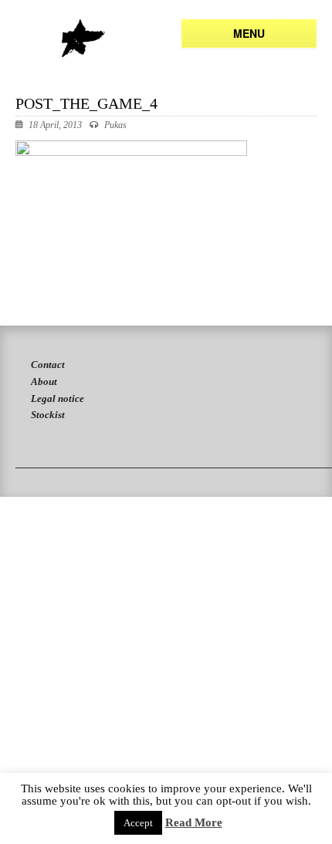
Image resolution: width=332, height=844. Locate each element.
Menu (249, 33)
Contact (48, 364)
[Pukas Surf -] (83, 38)
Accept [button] (138, 823)
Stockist (48, 414)
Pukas (115, 125)
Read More (193, 823)
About (44, 381)
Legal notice (57, 398)
